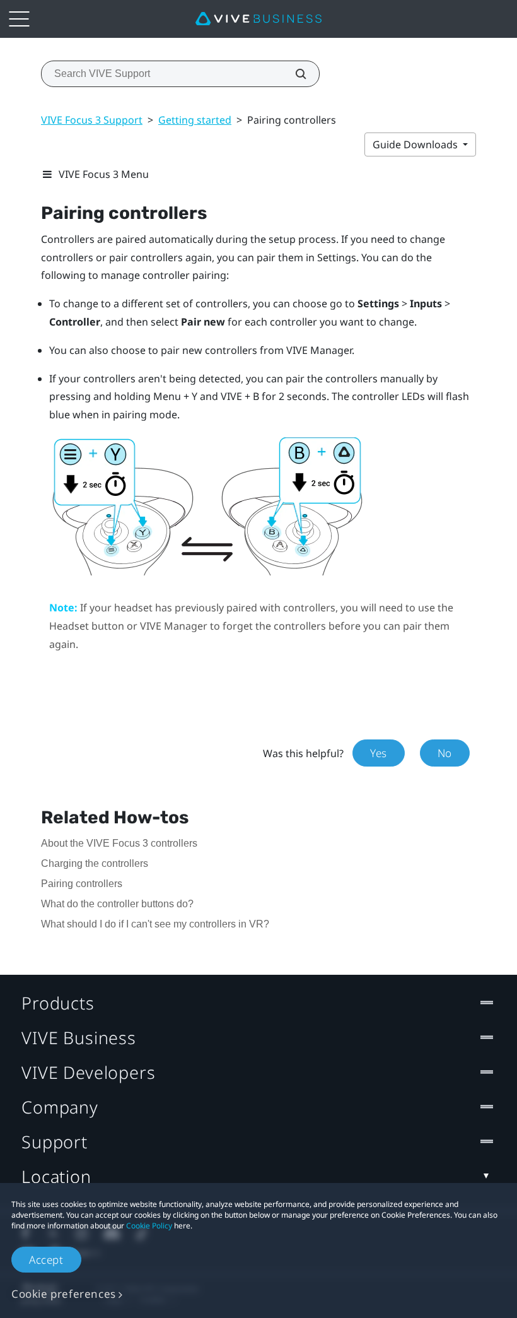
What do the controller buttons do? (117, 903)
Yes (378, 753)
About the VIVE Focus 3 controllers (119, 843)
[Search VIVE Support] (293, 73)
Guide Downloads (416, 144)
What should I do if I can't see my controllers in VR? (155, 924)
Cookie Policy (149, 1225)
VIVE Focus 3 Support (91, 120)
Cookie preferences (63, 1293)
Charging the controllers (94, 863)
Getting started (194, 120)
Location (56, 1176)
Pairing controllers (81, 883)
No (445, 753)
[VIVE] (258, 18)
